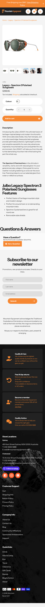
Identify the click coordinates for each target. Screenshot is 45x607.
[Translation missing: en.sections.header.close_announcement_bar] (43, 4)
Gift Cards (6, 570)
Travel (4, 563)
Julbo (4, 82)
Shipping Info (7, 495)
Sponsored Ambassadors (12, 534)
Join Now (18, 407)
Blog (4, 527)
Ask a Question (13, 244)
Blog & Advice (8, 578)
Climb (4, 552)
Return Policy (7, 498)
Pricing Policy (8, 506)
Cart (4, 491)
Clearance (6, 567)
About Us (6, 519)
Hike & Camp (7, 555)
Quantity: (10, 109)
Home (4, 20)
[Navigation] (40, 11)
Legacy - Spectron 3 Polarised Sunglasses (22, 20)
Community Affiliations (11, 531)
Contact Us (6, 523)
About (4, 582)
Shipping (16, 94)
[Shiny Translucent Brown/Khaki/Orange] (18, 101)
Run (4, 559)
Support (5, 538)
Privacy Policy (8, 502)
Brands (5, 574)
